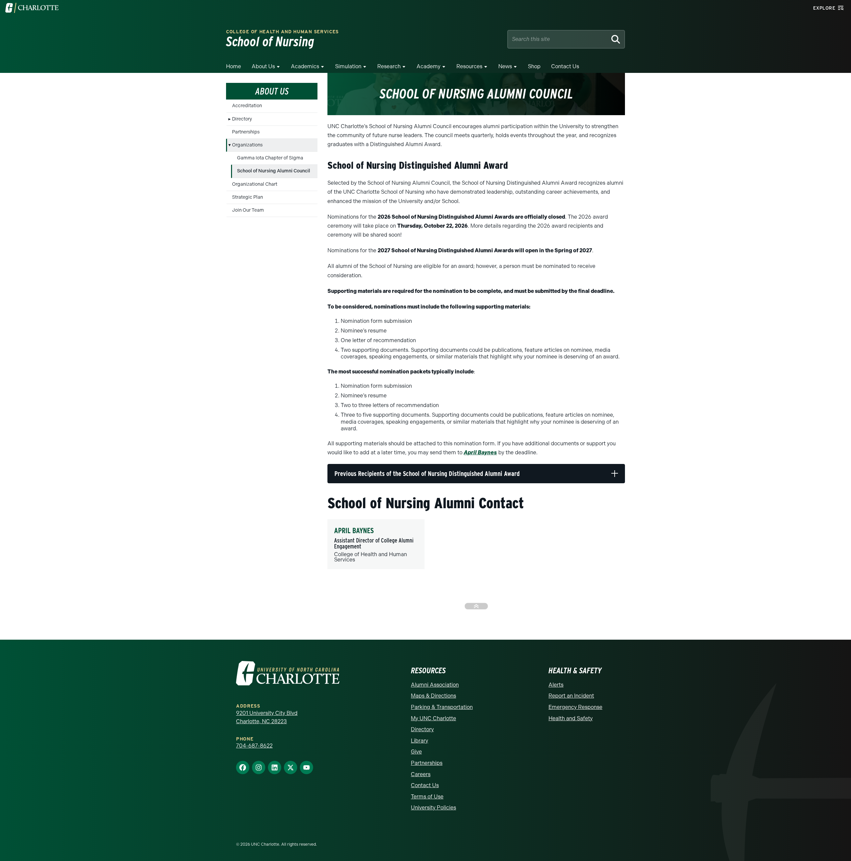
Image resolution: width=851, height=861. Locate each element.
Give (416, 752)
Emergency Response (575, 707)
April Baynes (480, 452)
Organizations (247, 145)
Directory (242, 119)
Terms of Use (427, 796)
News (505, 66)
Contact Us (565, 66)
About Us (263, 66)
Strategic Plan (247, 197)
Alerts (555, 685)
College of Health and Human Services (282, 31)
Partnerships (246, 132)
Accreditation (247, 105)
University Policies (433, 807)
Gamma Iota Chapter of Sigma (270, 158)
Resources (469, 66)
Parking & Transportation (442, 707)
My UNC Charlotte (433, 718)
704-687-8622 (254, 746)
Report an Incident (571, 696)
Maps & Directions (433, 696)
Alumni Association (435, 685)
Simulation (348, 66)
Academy (428, 66)
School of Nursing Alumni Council (273, 171)
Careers (420, 774)
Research (389, 66)
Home (233, 66)
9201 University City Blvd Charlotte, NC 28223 (267, 717)
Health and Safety (570, 718)
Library (419, 741)
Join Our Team (248, 210)
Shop (534, 66)
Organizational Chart (254, 184)
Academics (305, 66)
